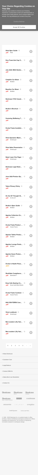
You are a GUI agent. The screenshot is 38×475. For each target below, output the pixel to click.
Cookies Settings (19, 21)
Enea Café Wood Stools (16, 285)
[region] (19, 15)
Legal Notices (7, 365)
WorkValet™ (13, 275)
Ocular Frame (14, 227)
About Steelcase (8, 353)
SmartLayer (13, 140)
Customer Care (7, 359)
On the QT (13, 198)
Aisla (11, 52)
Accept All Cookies (19, 27)
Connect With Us (8, 371)
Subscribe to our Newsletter (11, 377)
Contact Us (6, 383)
